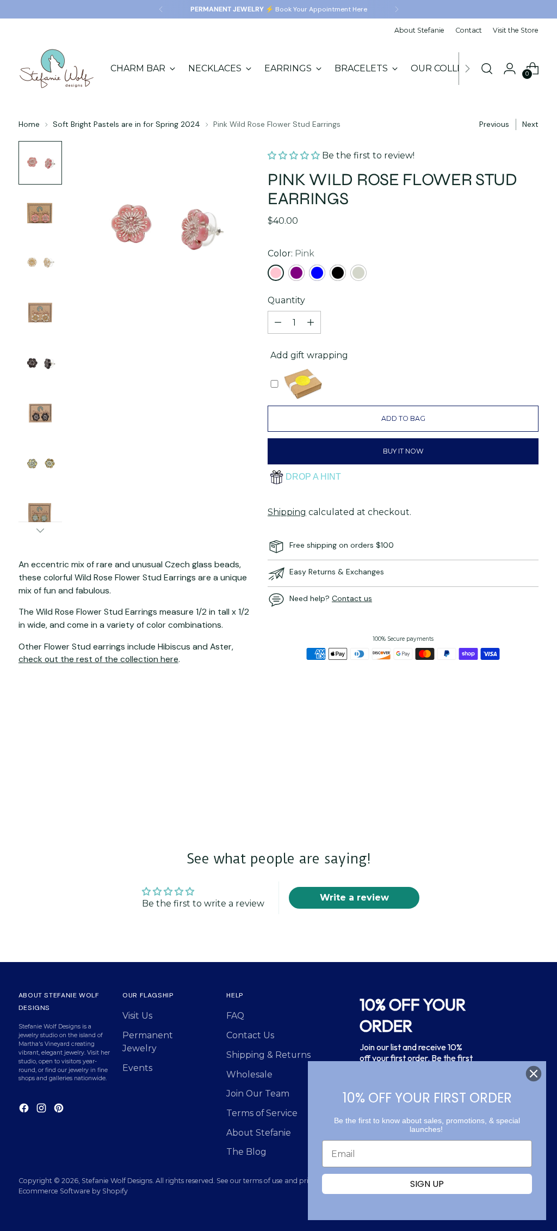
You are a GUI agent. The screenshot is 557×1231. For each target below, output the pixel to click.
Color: (291, 253)
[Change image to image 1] (40, 163)
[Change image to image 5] (40, 363)
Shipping (287, 512)
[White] (358, 273)
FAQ (235, 1015)
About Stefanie (258, 1133)
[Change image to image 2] (40, 213)
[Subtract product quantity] (278, 322)
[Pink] (276, 273)
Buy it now (403, 451)
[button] (295, 155)
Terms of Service (262, 1113)
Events (137, 1068)
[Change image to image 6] (40, 413)
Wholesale (249, 1074)
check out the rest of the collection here (98, 659)
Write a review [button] (354, 897)
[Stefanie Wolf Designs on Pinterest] (59, 1110)
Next (530, 124)
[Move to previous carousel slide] (504, 778)
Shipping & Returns (268, 1055)
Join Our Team (257, 1093)
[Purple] (296, 273)
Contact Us (250, 1035)
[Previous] (161, 9)
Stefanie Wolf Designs (117, 1181)
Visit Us (137, 1015)
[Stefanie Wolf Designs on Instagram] (42, 1110)
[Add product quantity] (310, 322)
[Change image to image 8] (40, 513)
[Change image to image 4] (40, 313)
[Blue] (317, 273)
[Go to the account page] (510, 68)
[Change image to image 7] (40, 463)
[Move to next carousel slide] (529, 777)
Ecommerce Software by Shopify (73, 1191)
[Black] (338, 273)
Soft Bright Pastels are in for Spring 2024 (126, 124)
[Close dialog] (533, 1073)
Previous (494, 124)
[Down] (40, 530)
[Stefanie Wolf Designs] (56, 68)
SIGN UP (427, 1184)
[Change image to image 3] (40, 263)
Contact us (352, 598)
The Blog (246, 1152)
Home (29, 124)
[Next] (397, 9)
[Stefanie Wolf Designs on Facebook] (25, 1110)
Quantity (286, 300)
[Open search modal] (487, 68)
